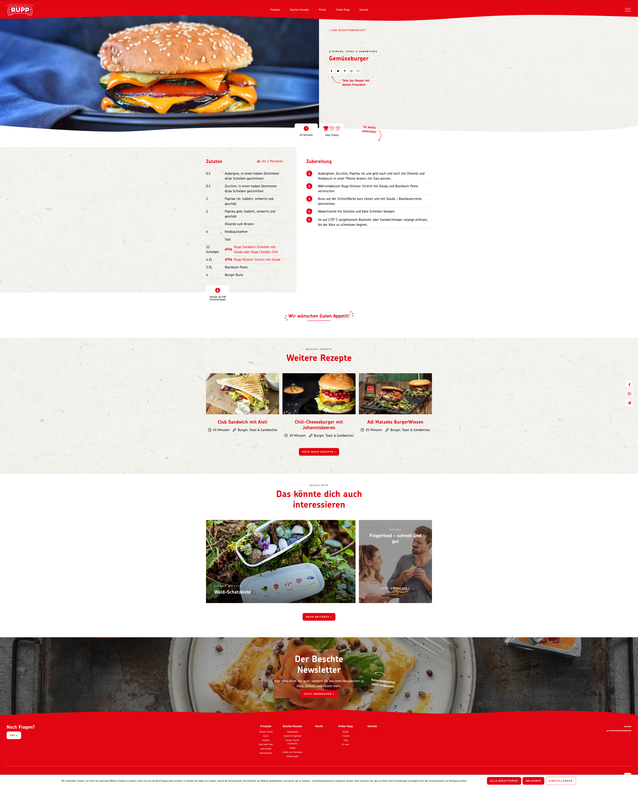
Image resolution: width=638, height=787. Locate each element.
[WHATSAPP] (351, 70)
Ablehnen (533, 780)
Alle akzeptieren (504, 780)
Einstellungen (561, 780)
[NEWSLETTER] (629, 402)
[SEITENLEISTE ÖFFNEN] (627, 9)
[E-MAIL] (358, 70)
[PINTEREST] (344, 70)
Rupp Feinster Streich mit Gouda (257, 259)
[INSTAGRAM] (629, 393)
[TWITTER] (338, 70)
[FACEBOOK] (629, 384)
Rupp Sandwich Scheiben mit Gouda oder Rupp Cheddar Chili (256, 249)
